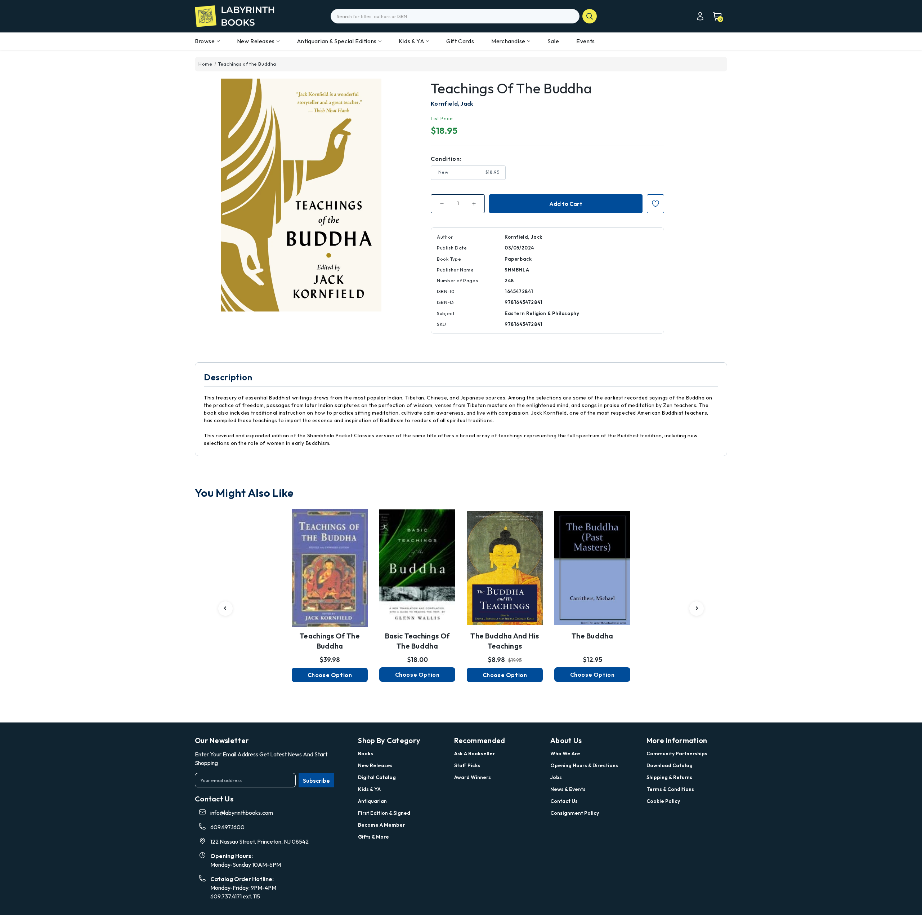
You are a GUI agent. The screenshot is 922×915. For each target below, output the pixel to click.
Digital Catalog (377, 777)
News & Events (568, 789)
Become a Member (381, 825)
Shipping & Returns (669, 777)
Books (365, 753)
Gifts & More (373, 837)
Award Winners (472, 777)
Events (585, 41)
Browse (205, 41)
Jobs (556, 777)
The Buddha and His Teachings (504, 640)
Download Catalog (669, 765)
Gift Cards (460, 41)
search (589, 16)
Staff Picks (467, 765)
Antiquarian (372, 801)
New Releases (256, 41)
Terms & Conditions (670, 789)
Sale (553, 41)
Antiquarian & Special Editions (337, 41)
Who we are (565, 753)
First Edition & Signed (384, 813)
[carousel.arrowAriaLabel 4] (225, 608)
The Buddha (592, 635)
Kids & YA (411, 41)
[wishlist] (330, 564)
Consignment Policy (574, 813)
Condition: (446, 158)
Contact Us (564, 801)
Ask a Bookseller (474, 753)
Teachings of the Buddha (330, 640)
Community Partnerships (676, 753)
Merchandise (508, 41)
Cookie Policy (663, 801)
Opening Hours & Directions (584, 765)
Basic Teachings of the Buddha (417, 640)
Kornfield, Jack (452, 103)
